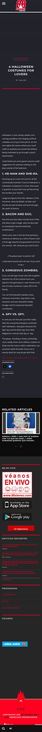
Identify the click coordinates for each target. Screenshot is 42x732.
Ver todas (6, 580)
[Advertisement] (21, 33)
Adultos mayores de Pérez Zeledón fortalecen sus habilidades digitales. (19, 572)
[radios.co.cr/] (15, 646)
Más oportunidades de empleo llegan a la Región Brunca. (20, 545)
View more (21, 423)
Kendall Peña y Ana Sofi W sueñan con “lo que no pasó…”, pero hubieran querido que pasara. (20, 439)
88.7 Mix (5, 601)
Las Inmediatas (8, 595)
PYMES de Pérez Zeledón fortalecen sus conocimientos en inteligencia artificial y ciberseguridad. (20, 563)
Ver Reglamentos (21, 529)
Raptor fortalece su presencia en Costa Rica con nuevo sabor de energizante (20, 554)
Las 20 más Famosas (10, 608)
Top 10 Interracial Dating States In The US (20, 358)
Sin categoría (21, 59)
